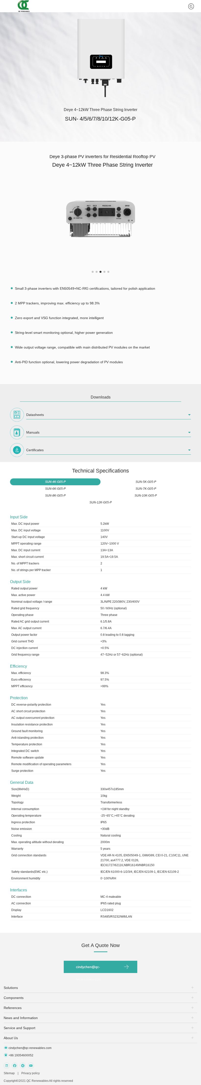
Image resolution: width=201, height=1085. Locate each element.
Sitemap (9, 1073)
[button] (93, 272)
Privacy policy (30, 1073)
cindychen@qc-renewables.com (88, 969)
